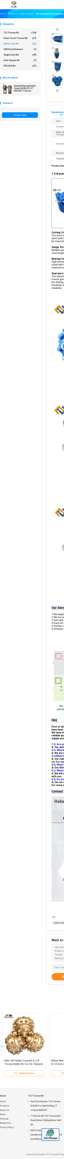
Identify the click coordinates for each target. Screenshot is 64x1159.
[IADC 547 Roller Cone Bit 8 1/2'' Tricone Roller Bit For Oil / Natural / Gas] (24, 1035)
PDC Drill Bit (20, 66)
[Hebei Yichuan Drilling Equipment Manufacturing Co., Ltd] (13, 4)
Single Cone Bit (20, 55)
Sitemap (4, 1118)
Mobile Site (5, 1123)
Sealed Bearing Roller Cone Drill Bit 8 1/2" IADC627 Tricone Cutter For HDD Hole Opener (25, 88)
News (3, 1114)
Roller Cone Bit (20, 43)
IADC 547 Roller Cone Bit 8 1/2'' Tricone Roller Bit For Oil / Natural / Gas (23, 1064)
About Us (4, 1110)
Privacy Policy (7, 1127)
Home (3, 1101)
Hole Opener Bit (20, 60)
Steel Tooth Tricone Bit (20, 38)
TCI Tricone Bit (20, 32)
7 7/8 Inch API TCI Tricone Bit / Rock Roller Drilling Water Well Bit (46, 1120)
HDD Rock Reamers (20, 49)
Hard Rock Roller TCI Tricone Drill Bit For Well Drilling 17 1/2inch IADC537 (45, 1105)
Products (4, 1106)
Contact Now (20, 115)
